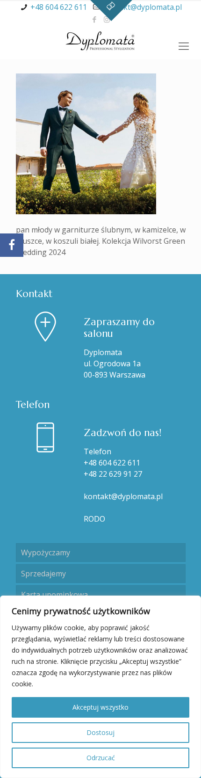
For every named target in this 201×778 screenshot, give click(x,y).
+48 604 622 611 (58, 7)
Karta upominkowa (54, 594)
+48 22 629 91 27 (113, 474)
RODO (94, 519)
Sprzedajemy (43, 573)
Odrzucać (100, 757)
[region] (100, 687)
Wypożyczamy (45, 552)
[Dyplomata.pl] (100, 41)
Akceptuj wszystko (100, 707)
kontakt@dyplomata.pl (142, 7)
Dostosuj (100, 732)
